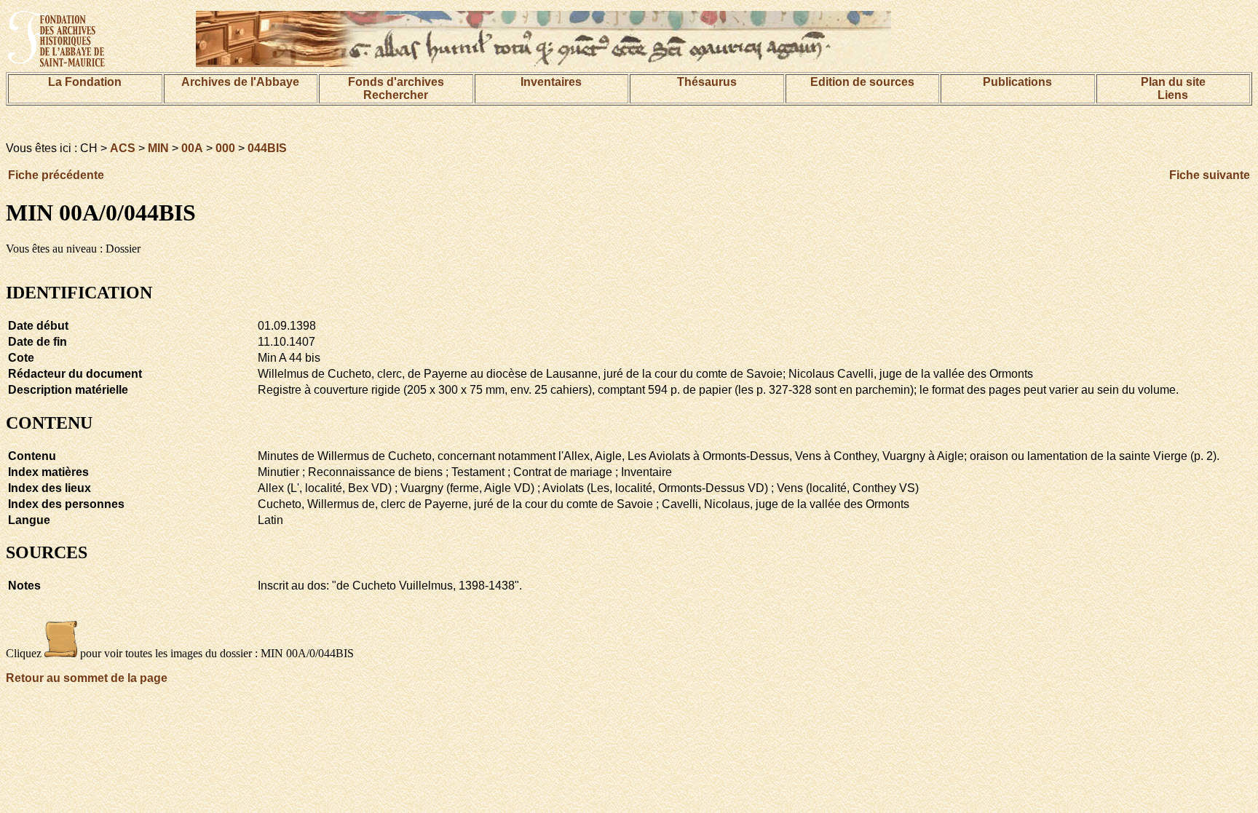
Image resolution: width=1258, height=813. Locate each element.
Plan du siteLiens (1173, 88)
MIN (158, 148)
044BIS (267, 148)
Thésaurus (707, 82)
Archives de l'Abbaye (240, 82)
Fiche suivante (1209, 175)
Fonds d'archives (396, 82)
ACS (122, 148)
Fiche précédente (56, 175)
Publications (1017, 82)
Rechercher (395, 95)
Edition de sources (862, 82)
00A (192, 148)
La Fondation (85, 82)
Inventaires (551, 82)
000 (225, 148)
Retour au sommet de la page (86, 678)
